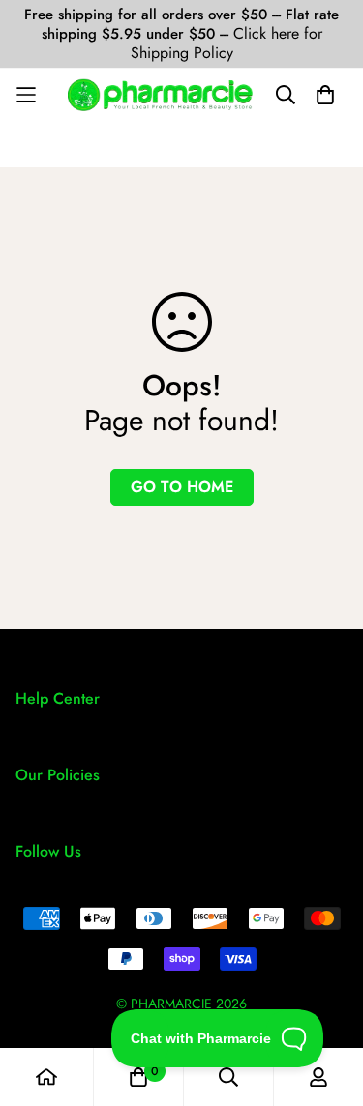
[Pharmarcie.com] (160, 95)
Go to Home (182, 487)
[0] (138, 1077)
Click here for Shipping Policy (226, 43)
